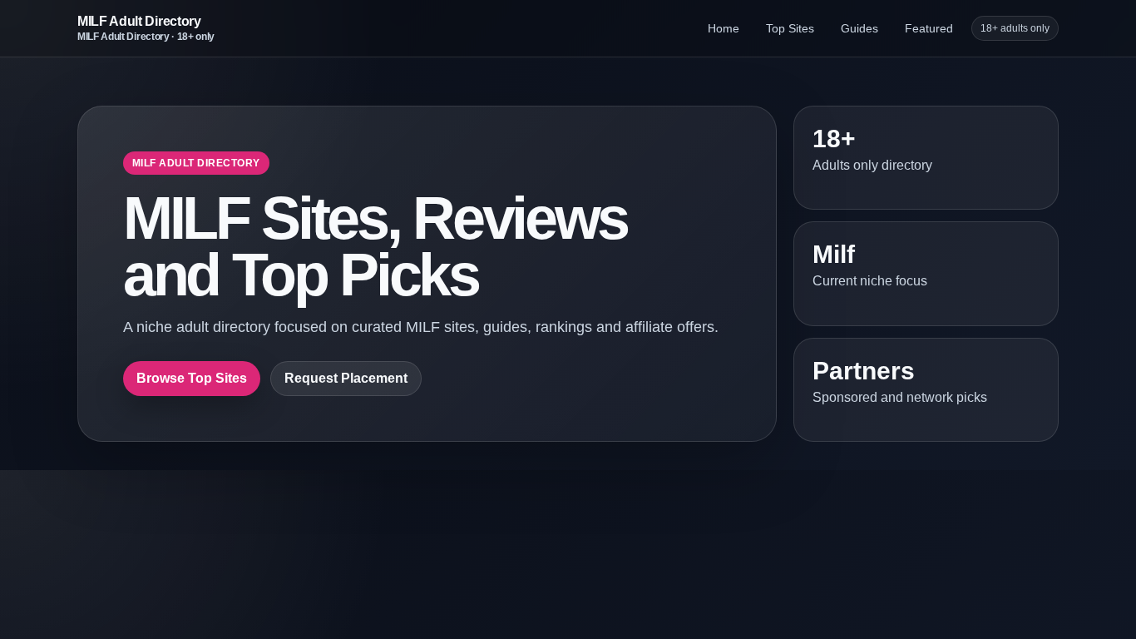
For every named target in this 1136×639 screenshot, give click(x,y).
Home (723, 28)
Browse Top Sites (191, 378)
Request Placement (345, 378)
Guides (859, 28)
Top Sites (790, 28)
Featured (929, 28)
